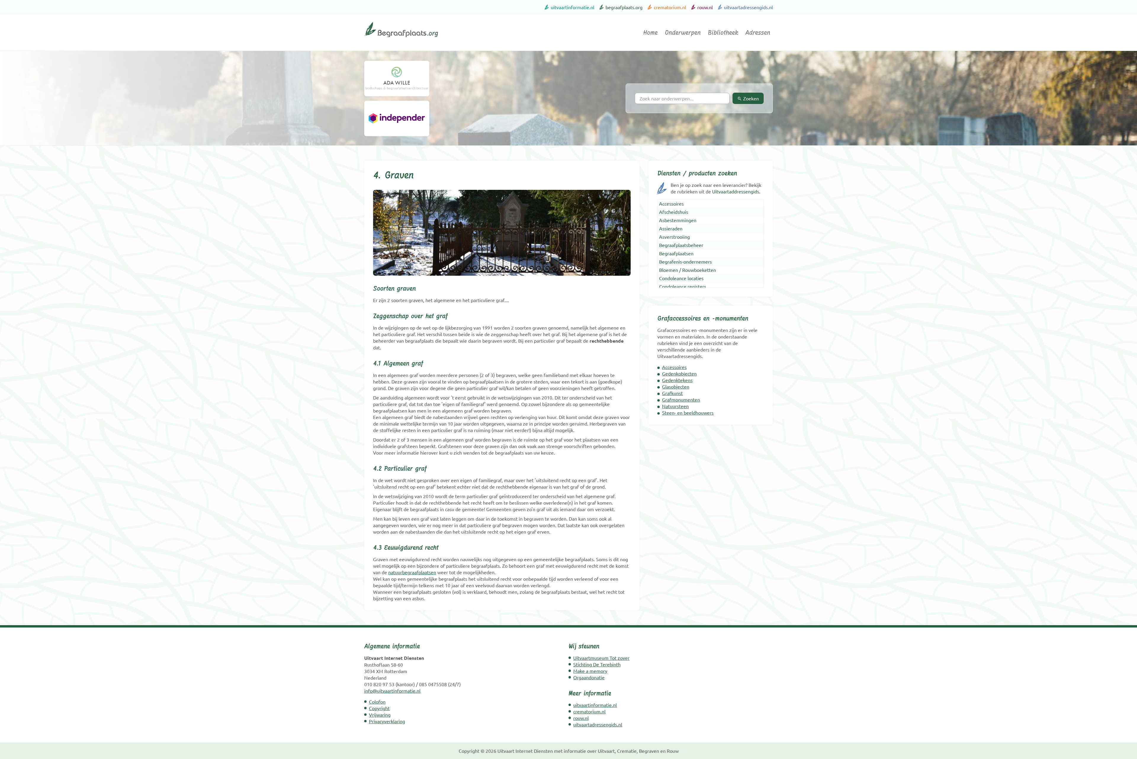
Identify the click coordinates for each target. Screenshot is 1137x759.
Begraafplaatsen (676, 253)
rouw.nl (705, 7)
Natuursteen (675, 406)
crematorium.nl (670, 7)
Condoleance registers (682, 286)
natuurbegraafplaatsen (412, 572)
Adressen (757, 32)
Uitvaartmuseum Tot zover (601, 658)
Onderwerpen (683, 32)
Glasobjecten (675, 386)
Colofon (377, 702)
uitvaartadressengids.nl (748, 7)
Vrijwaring (380, 715)
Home (650, 32)
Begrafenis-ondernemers (685, 261)
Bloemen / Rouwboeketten (687, 270)
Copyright (379, 708)
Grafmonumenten (681, 399)
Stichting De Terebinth (597, 664)
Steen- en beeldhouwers (688, 412)
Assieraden (670, 228)
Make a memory (590, 671)
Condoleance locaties (681, 278)
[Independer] (396, 118)
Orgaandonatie (589, 677)
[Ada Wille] (396, 78)
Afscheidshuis (673, 212)
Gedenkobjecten (679, 373)
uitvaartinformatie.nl (572, 7)
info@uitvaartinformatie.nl (392, 691)
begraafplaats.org (624, 7)
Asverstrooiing (674, 237)
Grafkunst (672, 393)
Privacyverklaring (387, 721)
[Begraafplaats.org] (401, 39)
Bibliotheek (723, 32)
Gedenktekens (677, 380)
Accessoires (671, 203)
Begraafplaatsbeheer (681, 245)
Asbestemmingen (677, 220)
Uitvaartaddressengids (735, 191)
